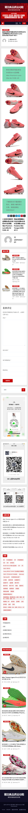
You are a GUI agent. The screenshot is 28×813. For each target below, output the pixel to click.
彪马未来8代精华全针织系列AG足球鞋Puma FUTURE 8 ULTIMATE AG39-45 (14, 779)
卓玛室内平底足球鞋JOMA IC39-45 (13, 547)
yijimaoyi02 (6, 577)
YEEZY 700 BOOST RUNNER (11, 17)
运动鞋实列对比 (22, 809)
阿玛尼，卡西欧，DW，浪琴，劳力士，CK (13, 607)
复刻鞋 (11, 583)
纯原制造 (5, 588)
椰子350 (17, 583)
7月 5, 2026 (15, 263)
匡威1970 (5, 583)
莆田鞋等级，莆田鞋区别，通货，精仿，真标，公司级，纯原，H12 (13, 597)
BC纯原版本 (16, 15)
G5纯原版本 (20, 560)
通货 (9, 604)
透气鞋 (5, 604)
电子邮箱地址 (7, 360)
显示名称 (6, 350)
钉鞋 (13, 604)
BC (4, 560)
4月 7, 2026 (15, 296)
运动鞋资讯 (6, 637)
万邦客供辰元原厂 (15, 577)
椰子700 (22, 15)
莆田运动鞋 (5, 15)
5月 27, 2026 (15, 280)
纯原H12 (21, 585)
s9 (22, 565)
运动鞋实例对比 (7, 634)
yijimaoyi (21, 574)
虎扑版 (12, 601)
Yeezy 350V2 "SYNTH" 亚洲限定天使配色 (13, 571)
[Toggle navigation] (17, 23)
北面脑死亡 (17, 580)
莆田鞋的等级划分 (7, 594)
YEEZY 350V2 (6, 568)
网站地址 (5, 370)
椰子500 (5, 585)
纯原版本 (11, 15)
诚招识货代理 (15, 809)
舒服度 (17, 588)
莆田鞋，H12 (6, 601)
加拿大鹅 (10, 580)
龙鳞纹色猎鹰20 (7, 610)
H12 (19, 17)
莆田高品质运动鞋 (14, 7)
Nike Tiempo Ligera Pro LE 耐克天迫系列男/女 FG (19, 259)
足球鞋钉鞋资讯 (6, 29)
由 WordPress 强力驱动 (9, 804)
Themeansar (14, 806)
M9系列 (12, 563)
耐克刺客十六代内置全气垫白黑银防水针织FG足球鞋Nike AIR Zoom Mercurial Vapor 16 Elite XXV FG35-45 (18, 292)
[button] (20, 23)
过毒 (22, 601)
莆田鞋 (12, 591)
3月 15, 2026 (7, 782)
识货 (4, 626)
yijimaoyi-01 (13, 39)
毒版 (16, 585)
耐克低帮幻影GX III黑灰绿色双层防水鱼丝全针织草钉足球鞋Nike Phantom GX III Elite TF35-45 (18, 275)
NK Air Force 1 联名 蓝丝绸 (9, 565)
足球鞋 (17, 601)
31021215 (8, 809)
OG (19, 565)
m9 (7, 563)
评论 (4, 318)
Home (3, 809)
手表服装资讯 (6, 623)
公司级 (5, 580)
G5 (21, 17)
